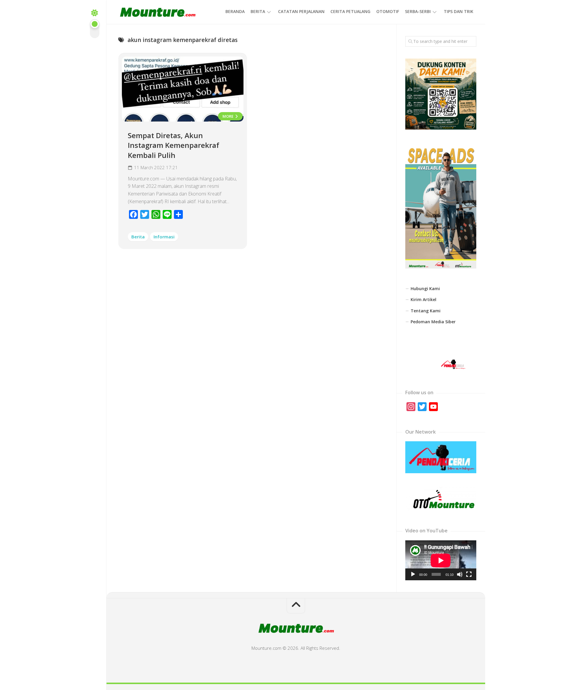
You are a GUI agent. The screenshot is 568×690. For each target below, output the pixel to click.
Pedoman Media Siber (433, 321)
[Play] (413, 574)
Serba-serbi (418, 11)
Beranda (235, 11)
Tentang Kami (425, 311)
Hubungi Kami (425, 288)
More (228, 116)
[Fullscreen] (469, 574)
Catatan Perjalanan (301, 11)
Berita (258, 11)
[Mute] (460, 574)
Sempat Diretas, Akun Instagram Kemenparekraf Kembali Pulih (173, 145)
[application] (440, 560)
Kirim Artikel (423, 299)
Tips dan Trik (458, 11)
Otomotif (387, 11)
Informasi (164, 237)
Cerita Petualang (350, 11)
